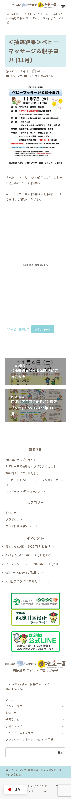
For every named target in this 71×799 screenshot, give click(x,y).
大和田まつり (13, 581)
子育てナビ (12, 719)
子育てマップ (13, 726)
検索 (60, 753)
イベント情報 (13, 706)
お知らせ (16, 76)
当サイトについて (15, 770)
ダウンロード (43, 329)
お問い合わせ (13, 774)
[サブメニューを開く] (63, 706)
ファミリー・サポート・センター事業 (29, 739)
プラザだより (13, 519)
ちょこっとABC (15, 546)
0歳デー (10, 572)
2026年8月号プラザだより (22, 473)
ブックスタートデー (18, 564)
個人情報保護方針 (51, 770)
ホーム (9, 699)
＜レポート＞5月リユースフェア (25, 491)
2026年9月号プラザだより (22, 460)
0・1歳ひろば (14, 555)
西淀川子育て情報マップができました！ (30, 466)
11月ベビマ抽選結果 (17, 329)
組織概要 (33, 770)
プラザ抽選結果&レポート (45, 76)
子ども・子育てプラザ (19, 733)
